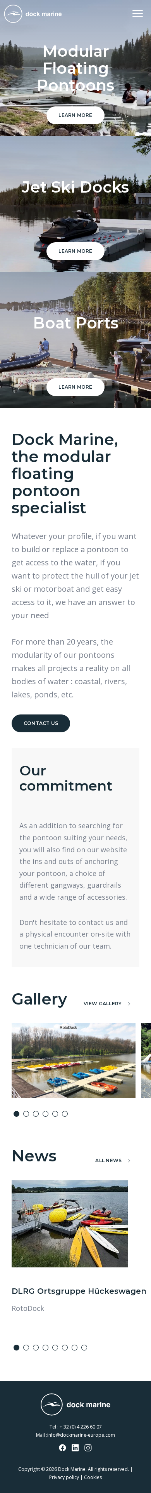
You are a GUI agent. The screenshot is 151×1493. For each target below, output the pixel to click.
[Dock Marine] (33, 14)
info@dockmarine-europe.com (81, 1435)
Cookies (93, 1477)
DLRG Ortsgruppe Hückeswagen (79, 1291)
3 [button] (36, 1114)
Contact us (41, 723)
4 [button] (45, 1114)
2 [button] (26, 1114)
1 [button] (16, 1114)
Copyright (29, 1469)
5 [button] (55, 1114)
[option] (74, 1060)
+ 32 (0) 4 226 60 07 (81, 1426)
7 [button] (74, 1347)
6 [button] (65, 1114)
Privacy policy (64, 1477)
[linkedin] (75, 1448)
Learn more (75, 115)
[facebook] (62, 1448)
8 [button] (84, 1347)
